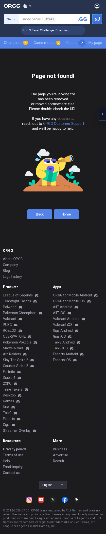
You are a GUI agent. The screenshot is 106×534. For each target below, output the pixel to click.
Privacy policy (14, 449)
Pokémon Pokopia (17, 342)
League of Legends (18, 295)
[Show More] (27, 6)
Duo (6, 407)
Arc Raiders (12, 354)
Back (40, 214)
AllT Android (62, 307)
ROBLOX (9, 330)
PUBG (7, 325)
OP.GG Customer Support (63, 123)
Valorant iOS (62, 325)
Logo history (12, 277)
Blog (6, 271)
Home (66, 214)
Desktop (9, 395)
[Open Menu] (97, 6)
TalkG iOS (60, 348)
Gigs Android (63, 330)
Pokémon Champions (19, 313)
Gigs (6, 425)
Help (6, 461)
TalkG (7, 413)
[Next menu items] (82, 42)
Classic (74, 42)
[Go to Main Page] (12, 6)
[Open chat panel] (102, 114)
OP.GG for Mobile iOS (69, 301)
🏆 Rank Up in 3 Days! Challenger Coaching (37, 30)
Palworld (10, 307)
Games (8, 401)
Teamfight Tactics (17, 301)
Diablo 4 (9, 378)
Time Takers (12, 389)
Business (60, 449)
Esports (9, 419)
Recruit (58, 461)
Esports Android (65, 354)
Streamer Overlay (17, 430)
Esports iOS (62, 360)
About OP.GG (13, 259)
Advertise (60, 455)
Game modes (46, 42)
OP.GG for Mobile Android (72, 295)
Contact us (11, 473)
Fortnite (9, 372)
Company (10, 265)
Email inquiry (13, 467)
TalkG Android (64, 342)
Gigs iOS (59, 336)
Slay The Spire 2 (15, 360)
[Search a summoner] (82, 19)
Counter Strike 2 (15, 366)
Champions (15, 42)
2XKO (7, 383)
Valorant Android (66, 319)
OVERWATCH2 (14, 336)
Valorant (9, 319)
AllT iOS (59, 313)
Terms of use (13, 455)
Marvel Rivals (13, 348)
